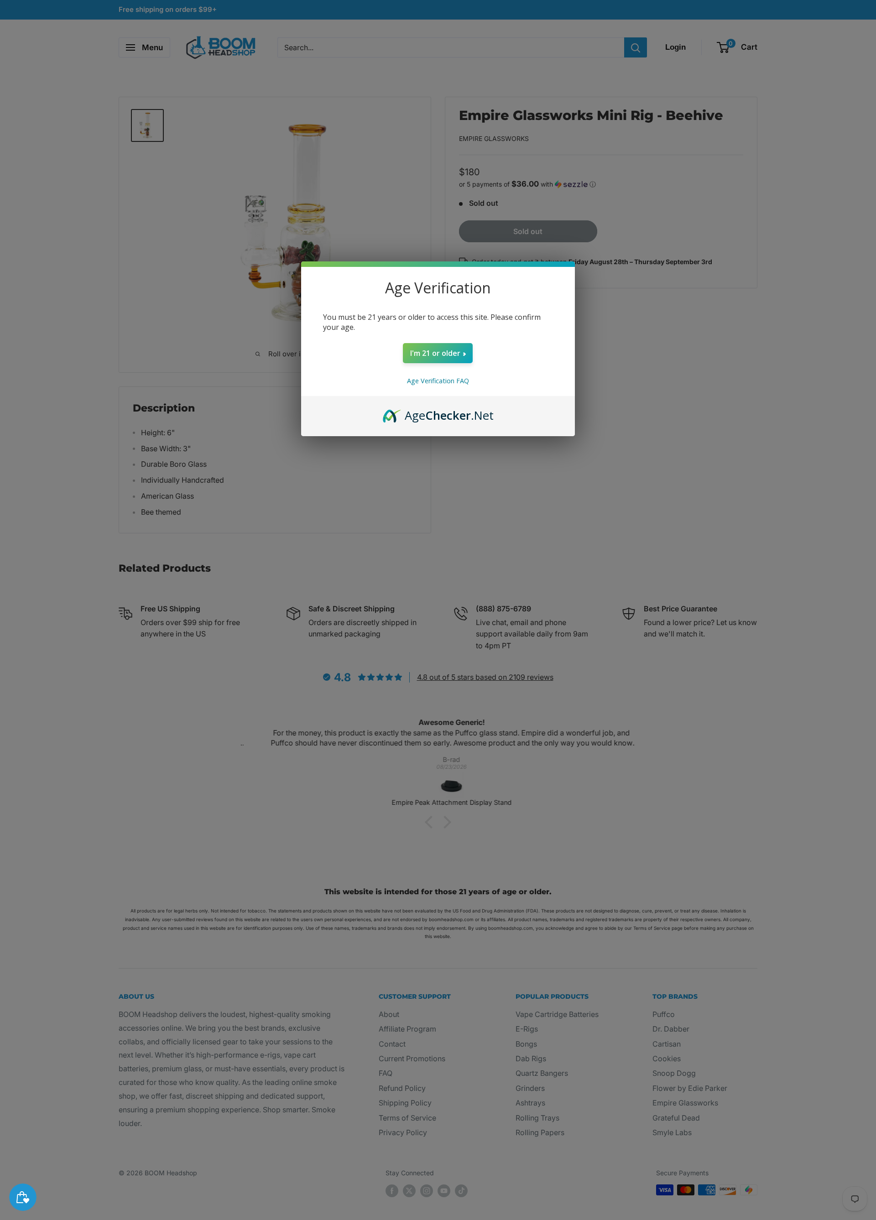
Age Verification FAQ (438, 380)
